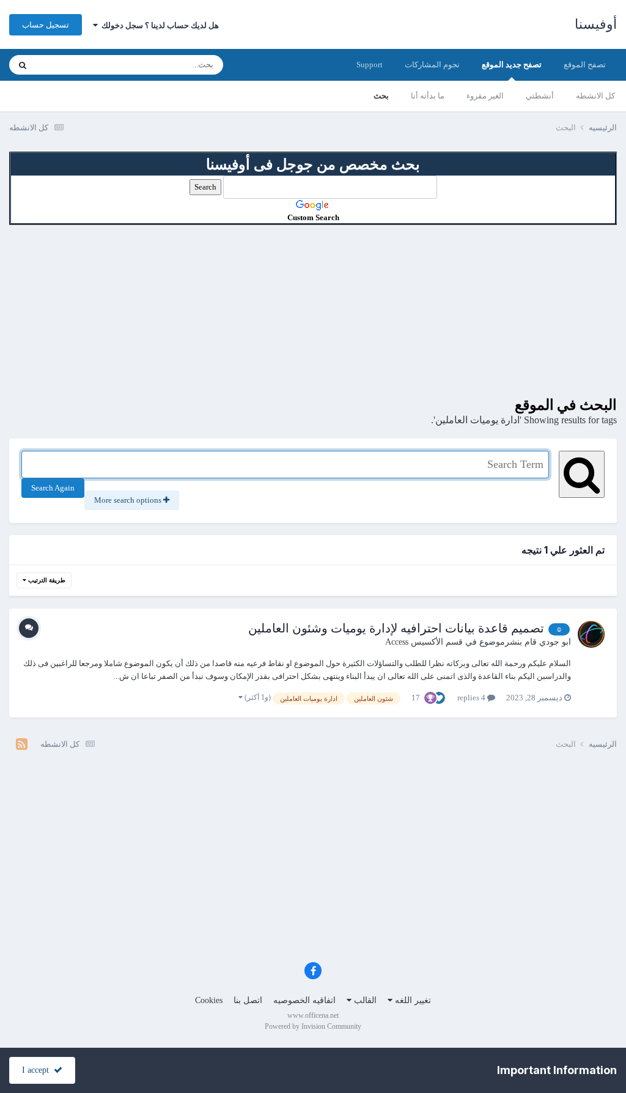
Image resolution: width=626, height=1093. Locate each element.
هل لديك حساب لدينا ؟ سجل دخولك (158, 25)
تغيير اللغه (411, 1000)
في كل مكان (72, 65)
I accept (38, 1070)
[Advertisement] (313, 310)
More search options (128, 500)
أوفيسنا (596, 24)
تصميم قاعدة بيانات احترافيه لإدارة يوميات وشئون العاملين (396, 628)
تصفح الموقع (585, 64)
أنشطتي (540, 95)
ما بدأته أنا (427, 95)
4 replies (472, 697)
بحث (381, 95)
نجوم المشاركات (432, 64)
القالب (364, 1000)
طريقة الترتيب (45, 580)
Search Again (53, 487)
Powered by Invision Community (313, 1026)
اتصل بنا (248, 1000)
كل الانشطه (595, 95)
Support (369, 64)
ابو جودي (555, 642)
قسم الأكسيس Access (424, 642)
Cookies (209, 1000)
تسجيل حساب (45, 24)
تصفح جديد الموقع (512, 64)
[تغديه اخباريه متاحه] (21, 744)
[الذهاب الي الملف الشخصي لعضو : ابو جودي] (591, 634)
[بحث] (22, 65)
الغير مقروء (485, 95)
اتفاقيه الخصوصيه (304, 1000)
